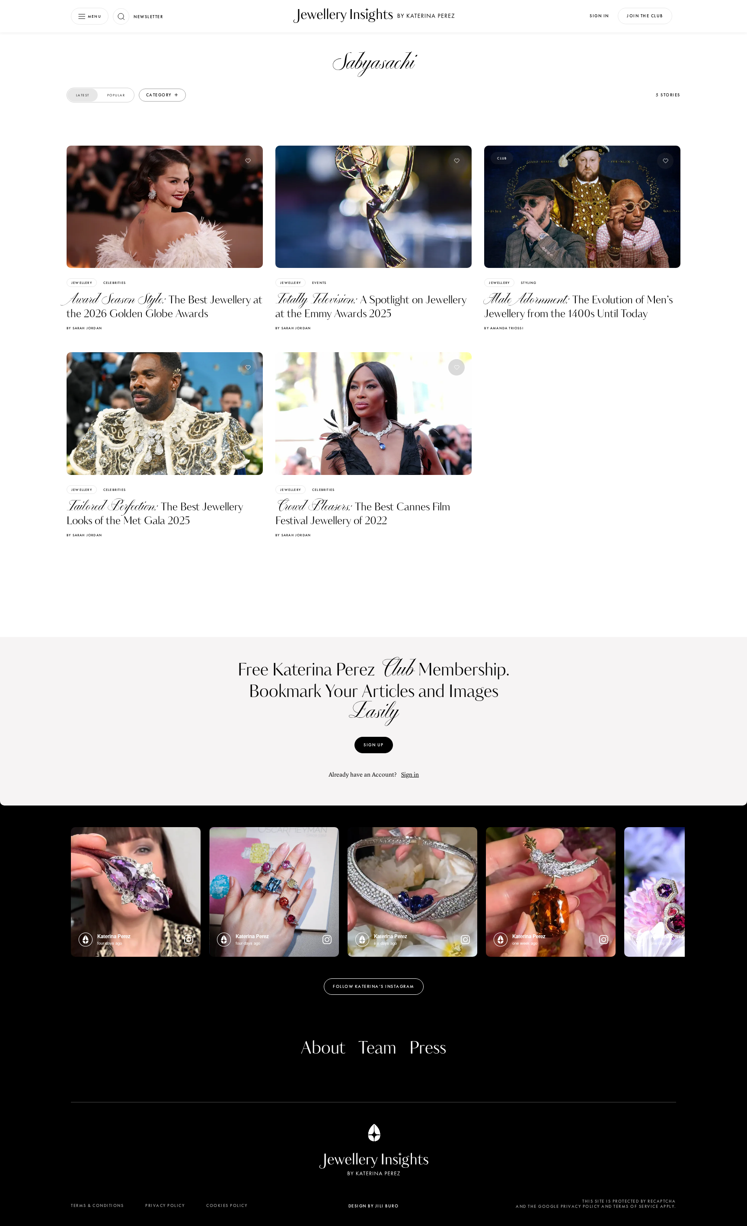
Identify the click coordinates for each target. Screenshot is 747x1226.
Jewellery (81, 282)
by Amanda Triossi (503, 328)
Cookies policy (226, 1205)
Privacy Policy (165, 1205)
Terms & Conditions (97, 1205)
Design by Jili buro (373, 1206)
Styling (528, 282)
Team (377, 1048)
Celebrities (114, 282)
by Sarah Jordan (84, 328)
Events (319, 282)
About (323, 1048)
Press (427, 1048)
